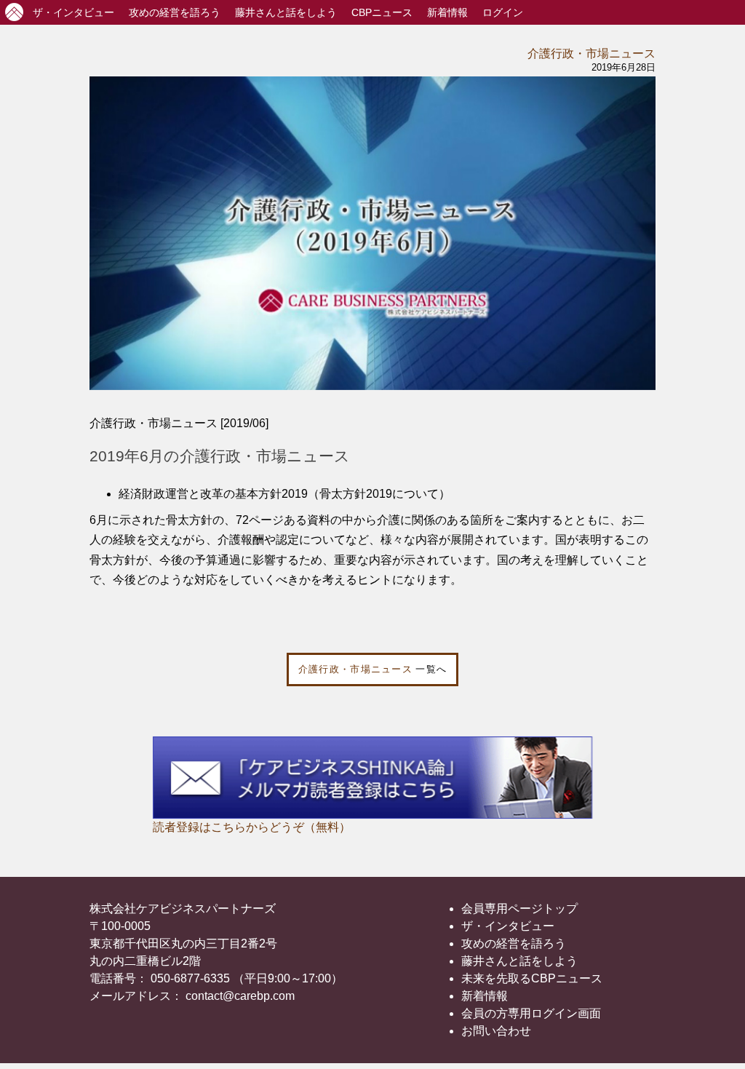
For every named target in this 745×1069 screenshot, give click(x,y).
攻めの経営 (174, 12)
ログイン (502, 12)
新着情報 (447, 12)
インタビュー (73, 12)
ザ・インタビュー (507, 926)
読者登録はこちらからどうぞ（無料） (252, 827)
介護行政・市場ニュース (591, 53)
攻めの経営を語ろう (513, 943)
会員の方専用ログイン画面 (531, 1013)
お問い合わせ (496, 1031)
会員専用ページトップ (519, 908)
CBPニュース (382, 12)
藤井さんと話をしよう (286, 12)
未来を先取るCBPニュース (531, 978)
